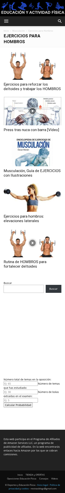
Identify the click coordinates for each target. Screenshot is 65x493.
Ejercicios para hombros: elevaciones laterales (24, 218)
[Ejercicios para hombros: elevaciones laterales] (32, 197)
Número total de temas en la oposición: (27, 379)
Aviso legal (42, 484)
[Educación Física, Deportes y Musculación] (32, 8)
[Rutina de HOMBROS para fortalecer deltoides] (32, 243)
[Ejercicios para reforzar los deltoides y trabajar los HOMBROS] (32, 65)
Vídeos (54, 478)
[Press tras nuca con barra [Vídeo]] (32, 111)
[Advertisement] (32, 334)
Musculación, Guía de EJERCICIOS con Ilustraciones (32, 173)
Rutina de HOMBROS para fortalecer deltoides (25, 264)
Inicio (6, 30)
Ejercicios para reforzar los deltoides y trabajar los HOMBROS (32, 86)
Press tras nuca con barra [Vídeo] (31, 130)
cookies (25, 488)
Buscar (8, 283)
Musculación (18, 30)
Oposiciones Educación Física (21, 478)
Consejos (43, 478)
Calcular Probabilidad (18, 405)
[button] (6, 21)
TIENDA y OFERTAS (35, 474)
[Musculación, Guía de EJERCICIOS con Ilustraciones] (32, 152)
